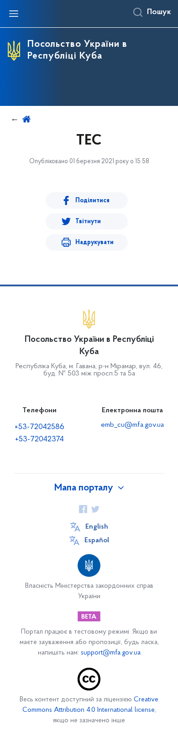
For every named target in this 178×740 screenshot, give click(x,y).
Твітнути (88, 221)
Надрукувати (94, 242)
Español (96, 540)
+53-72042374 (39, 439)
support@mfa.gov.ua (111, 653)
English (96, 526)
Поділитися (92, 200)
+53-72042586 (39, 427)
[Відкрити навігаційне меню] (13, 13)
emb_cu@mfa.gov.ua (132, 425)
